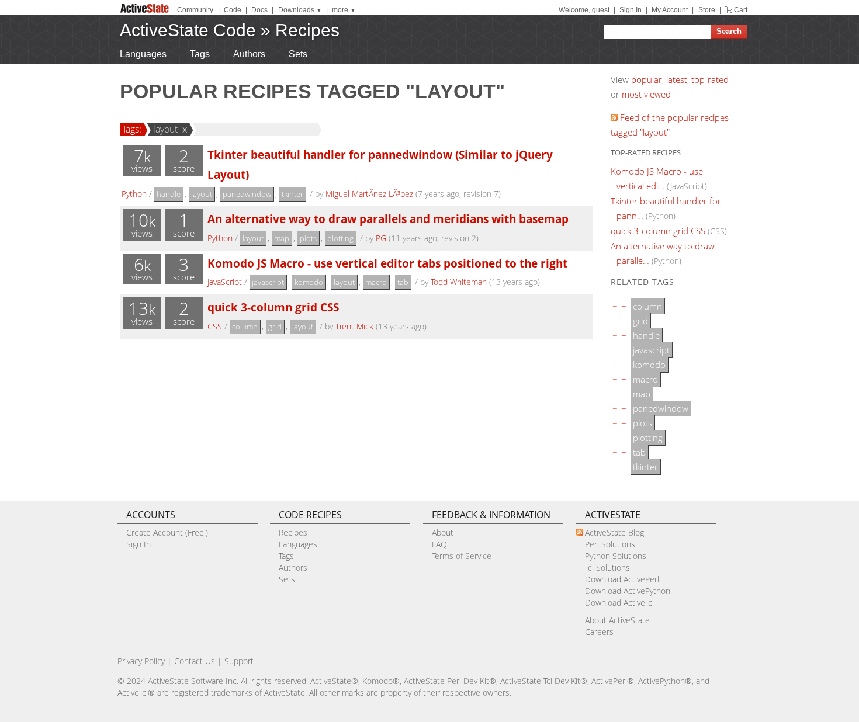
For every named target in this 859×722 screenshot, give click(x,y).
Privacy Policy (141, 661)
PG (381, 238)
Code (232, 10)
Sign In (630, 10)
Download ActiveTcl (619, 602)
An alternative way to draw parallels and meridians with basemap (388, 219)
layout (165, 129)
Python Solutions (615, 555)
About (442, 532)
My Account (670, 10)
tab (402, 282)
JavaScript (224, 281)
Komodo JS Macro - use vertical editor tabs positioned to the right (387, 263)
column (245, 326)
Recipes (307, 30)
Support (239, 661)
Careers (599, 631)
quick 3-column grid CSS (273, 307)
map (281, 238)
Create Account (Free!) (167, 532)
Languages (143, 54)
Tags (200, 54)
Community (195, 10)
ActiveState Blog (614, 532)
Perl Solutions (610, 544)
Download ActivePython (627, 590)
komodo (309, 282)
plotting (340, 238)
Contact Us (194, 661)
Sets (298, 54)
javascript (268, 282)
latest (676, 79)
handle (169, 194)
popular (646, 79)
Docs (259, 10)
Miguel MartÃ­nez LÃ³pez (369, 193)
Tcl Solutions (607, 567)
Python (134, 193)
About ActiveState (617, 620)
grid (275, 326)
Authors (249, 54)
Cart (740, 10)
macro (376, 282)
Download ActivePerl (622, 579)
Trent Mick (354, 326)
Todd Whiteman (459, 281)
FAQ (439, 544)
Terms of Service (461, 555)
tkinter (292, 194)
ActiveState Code (188, 30)
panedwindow (247, 194)
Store (706, 10)
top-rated (710, 79)
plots (308, 238)
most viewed (646, 94)
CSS (214, 326)
